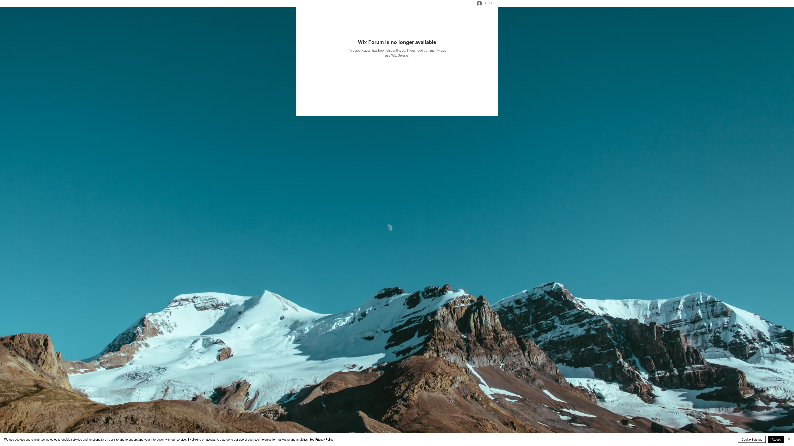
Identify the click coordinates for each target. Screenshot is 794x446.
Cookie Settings (752, 439)
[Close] (789, 439)
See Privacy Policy (321, 439)
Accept (776, 439)
